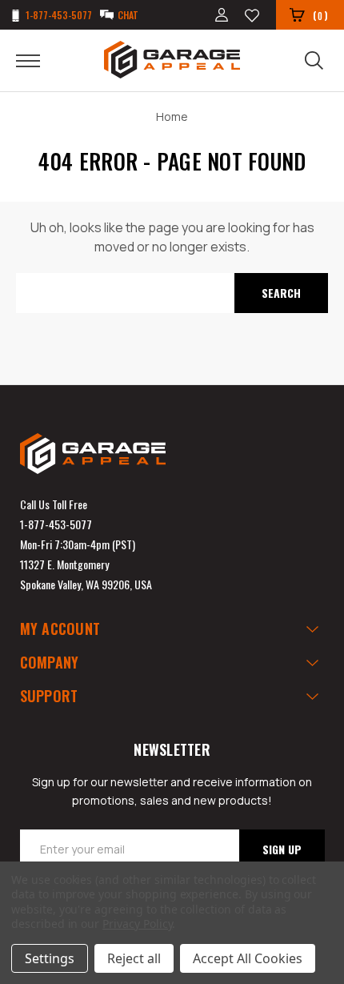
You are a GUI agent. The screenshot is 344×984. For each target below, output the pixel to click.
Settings (49, 958)
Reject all (134, 958)
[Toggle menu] (38, 60)
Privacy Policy (137, 923)
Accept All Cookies (247, 958)
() (320, 15)
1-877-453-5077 (56, 524)
